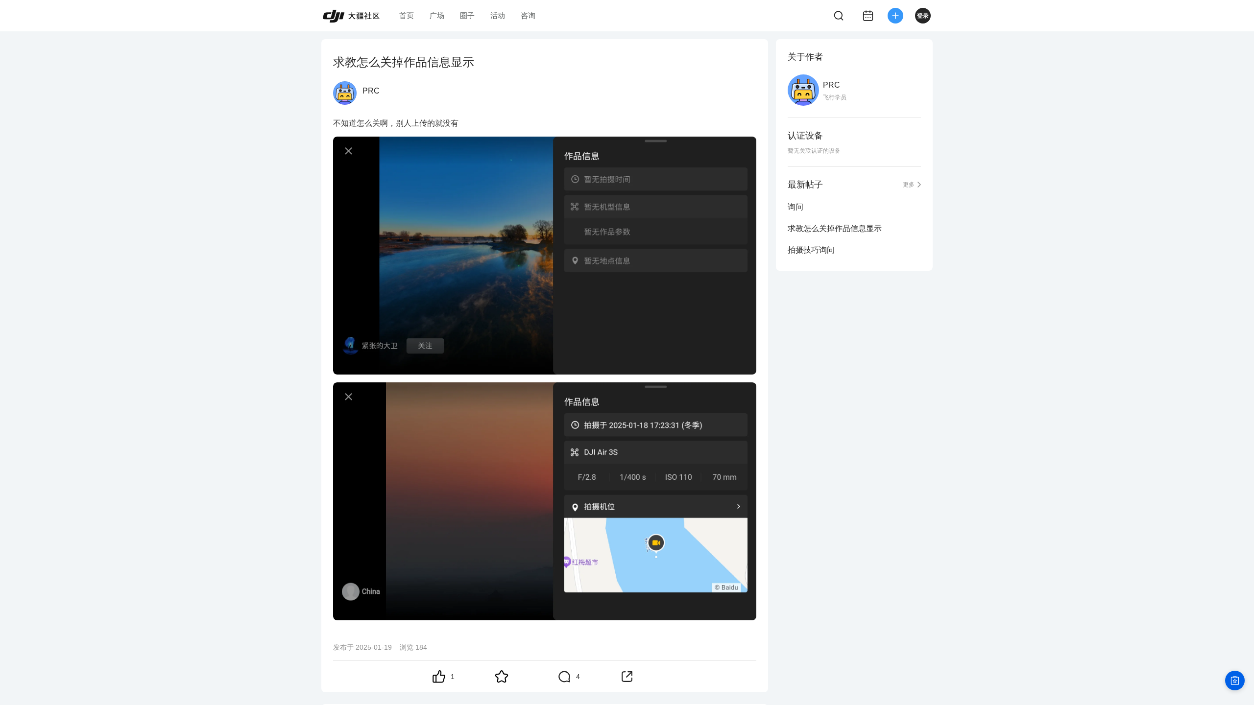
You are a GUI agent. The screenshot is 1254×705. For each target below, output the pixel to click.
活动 (497, 15)
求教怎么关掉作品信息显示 (835, 228)
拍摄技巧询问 (811, 250)
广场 (437, 15)
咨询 (528, 15)
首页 (406, 15)
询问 (795, 207)
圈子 (467, 15)
